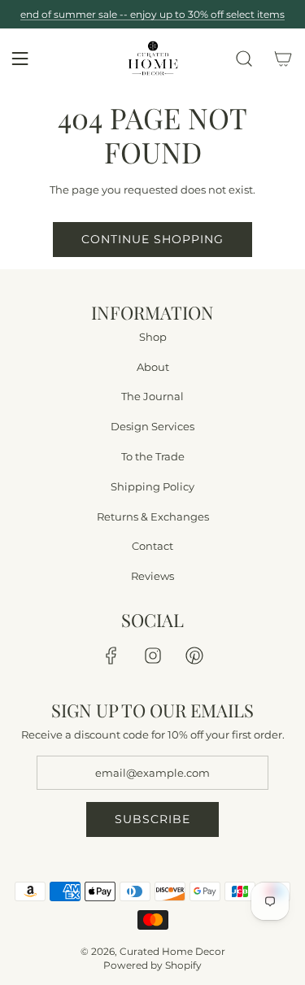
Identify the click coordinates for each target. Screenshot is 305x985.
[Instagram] (152, 655)
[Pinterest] (194, 655)
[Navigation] (19, 58)
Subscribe (152, 819)
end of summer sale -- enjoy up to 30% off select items (152, 14)
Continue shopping (152, 239)
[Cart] (283, 58)
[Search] (244, 58)
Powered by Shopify (152, 965)
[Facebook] (111, 655)
